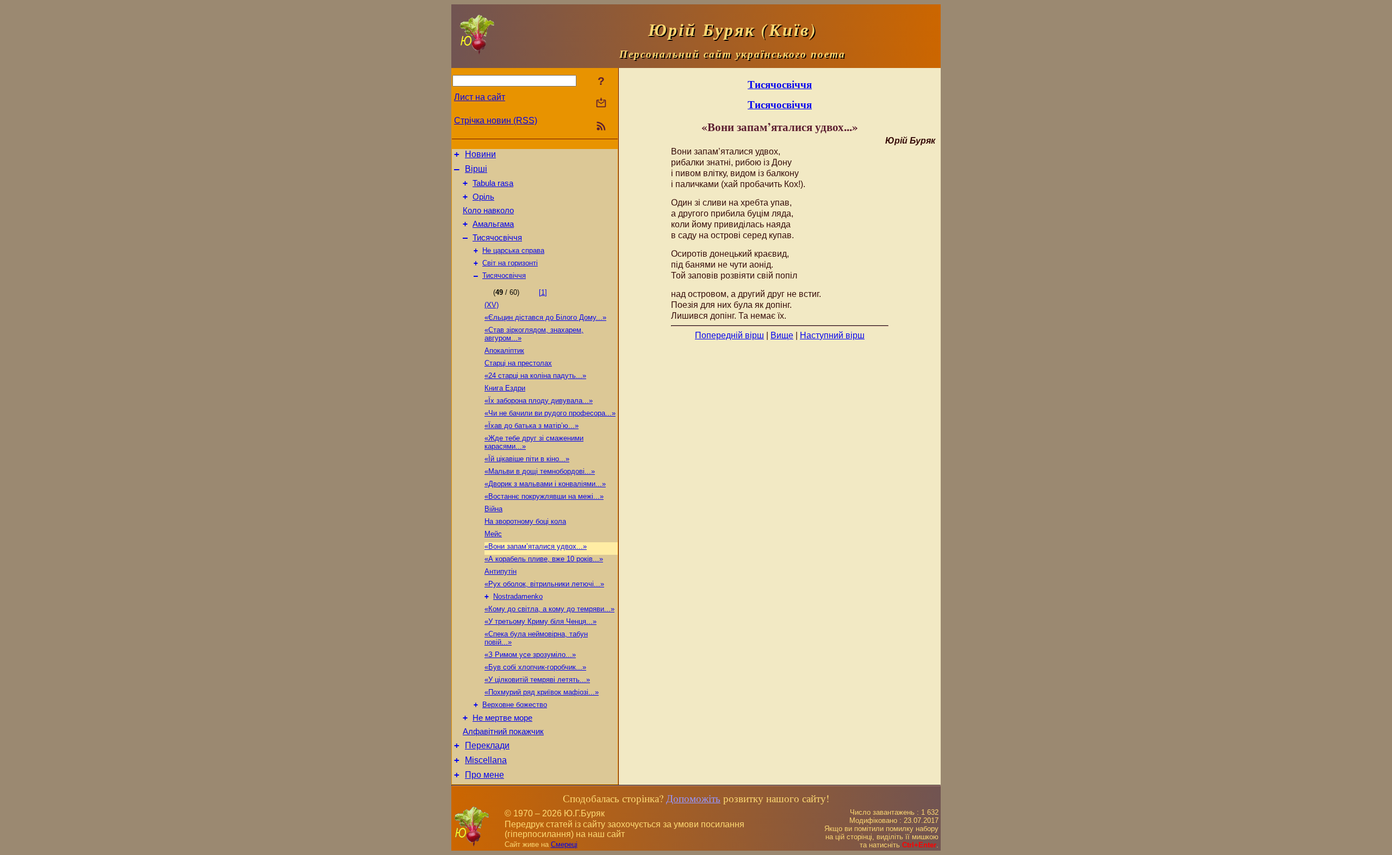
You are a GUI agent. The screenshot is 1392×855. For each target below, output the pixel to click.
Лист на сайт (479, 97)
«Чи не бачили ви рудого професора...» (550, 413)
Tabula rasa (493, 183)
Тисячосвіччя (497, 237)
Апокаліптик (504, 350)
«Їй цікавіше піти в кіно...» (526, 459)
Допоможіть (693, 798)
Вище (781, 335)
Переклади (487, 745)
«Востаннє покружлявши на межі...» (544, 496)
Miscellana (486, 760)
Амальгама (493, 224)
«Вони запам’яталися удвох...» (535, 546)
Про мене (484, 774)
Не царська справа (513, 250)
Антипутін (500, 571)
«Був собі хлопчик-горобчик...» (535, 667)
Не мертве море (502, 718)
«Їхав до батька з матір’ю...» (531, 426)
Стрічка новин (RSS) (495, 120)
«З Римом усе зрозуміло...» (530, 654)
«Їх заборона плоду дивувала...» (538, 400)
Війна (493, 509)
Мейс (493, 534)
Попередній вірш (729, 335)
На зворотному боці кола (525, 521)
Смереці (564, 844)
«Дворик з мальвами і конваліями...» (545, 484)
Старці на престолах (518, 363)
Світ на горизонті (510, 263)
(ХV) (491, 305)
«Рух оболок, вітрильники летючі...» (544, 584)
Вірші (476, 169)
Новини (480, 154)
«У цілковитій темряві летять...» (537, 680)
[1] (543, 292)
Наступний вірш (832, 335)
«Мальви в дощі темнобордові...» (539, 471)
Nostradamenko (518, 596)
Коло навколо (488, 210)
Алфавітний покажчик (503, 731)
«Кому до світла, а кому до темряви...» (549, 609)
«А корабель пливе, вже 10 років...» (543, 559)
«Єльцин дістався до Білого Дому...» (545, 317)
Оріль (483, 197)
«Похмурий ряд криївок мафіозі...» (541, 692)
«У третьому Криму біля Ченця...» (540, 621)
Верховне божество (514, 705)
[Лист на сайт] (601, 103)
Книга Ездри (504, 388)
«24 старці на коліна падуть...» (535, 375)
